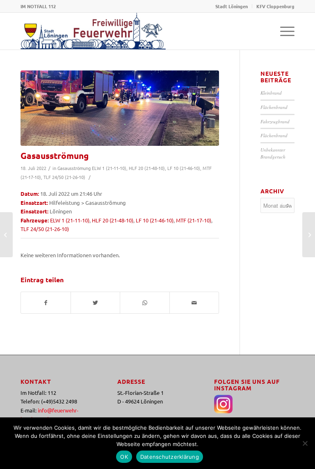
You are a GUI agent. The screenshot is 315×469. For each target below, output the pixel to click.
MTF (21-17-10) (193, 220)
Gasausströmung (55, 155)
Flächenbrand (274, 107)
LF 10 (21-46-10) (183, 168)
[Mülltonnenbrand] (6, 234)
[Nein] (305, 443)
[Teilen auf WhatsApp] (144, 302)
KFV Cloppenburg (275, 6)
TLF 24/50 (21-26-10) (64, 177)
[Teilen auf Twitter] (95, 302)
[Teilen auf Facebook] (46, 302)
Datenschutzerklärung (169, 456)
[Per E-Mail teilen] (194, 302)
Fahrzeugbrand (275, 121)
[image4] (120, 108)
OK (124, 456)
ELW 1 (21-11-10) (109, 168)
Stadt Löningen (231, 6)
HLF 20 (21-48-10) (147, 168)
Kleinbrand (271, 93)
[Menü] (283, 31)
